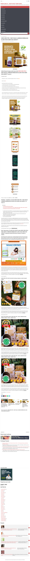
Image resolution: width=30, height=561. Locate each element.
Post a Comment (12, 41)
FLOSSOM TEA (2, 504)
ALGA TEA (2, 491)
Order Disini (8, 392)
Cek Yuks (21, 274)
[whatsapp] (7, 396)
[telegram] (9, 396)
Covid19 (2, 498)
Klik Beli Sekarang (14, 228)
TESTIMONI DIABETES (3, 518)
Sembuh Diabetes (3, 31)
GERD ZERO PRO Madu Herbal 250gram (8, 206)
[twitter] (3, 396)
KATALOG (2, 511)
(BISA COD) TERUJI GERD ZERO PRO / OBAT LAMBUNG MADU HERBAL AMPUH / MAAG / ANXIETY (15, 207)
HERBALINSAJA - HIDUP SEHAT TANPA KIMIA (11, 3)
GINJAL (2, 505)
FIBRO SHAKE (2, 503)
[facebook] (2, 396)
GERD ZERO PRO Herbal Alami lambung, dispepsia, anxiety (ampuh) (11, 208)
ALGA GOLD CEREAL (3, 489)
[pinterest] (5, 396)
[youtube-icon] (28, 1)
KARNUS (2, 510)
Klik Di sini (22, 223)
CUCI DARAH (2, 497)
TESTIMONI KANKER (3, 519)
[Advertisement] (15, 460)
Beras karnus (2, 496)
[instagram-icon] (27, 1)
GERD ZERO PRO (22, 71)
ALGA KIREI (2, 490)
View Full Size (15, 138)
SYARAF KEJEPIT (3, 517)
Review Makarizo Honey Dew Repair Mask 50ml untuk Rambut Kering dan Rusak (13, 449)
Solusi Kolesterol (3, 29)
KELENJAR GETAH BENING (4, 512)
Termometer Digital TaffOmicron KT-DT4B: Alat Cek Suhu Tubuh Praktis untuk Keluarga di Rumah (15, 446)
